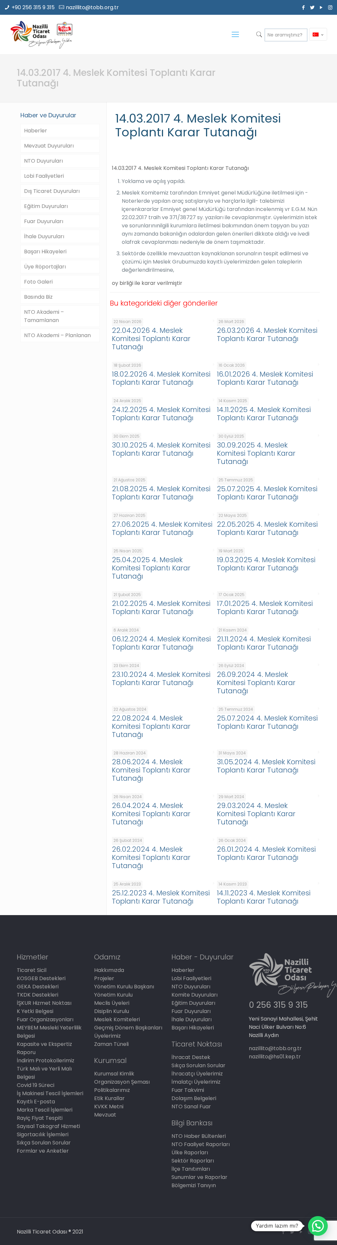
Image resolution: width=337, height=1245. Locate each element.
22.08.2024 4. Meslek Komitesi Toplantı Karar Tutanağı (151, 726)
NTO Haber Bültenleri (198, 1136)
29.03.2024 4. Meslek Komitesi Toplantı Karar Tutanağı (256, 814)
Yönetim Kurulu (113, 995)
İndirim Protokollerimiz (45, 1060)
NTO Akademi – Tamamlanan (44, 316)
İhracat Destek (190, 1057)
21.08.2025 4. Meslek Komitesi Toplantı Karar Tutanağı (161, 493)
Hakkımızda (109, 970)
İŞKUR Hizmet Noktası (44, 1003)
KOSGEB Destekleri (41, 978)
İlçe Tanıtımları (190, 1169)
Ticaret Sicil (31, 970)
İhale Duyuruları (44, 236)
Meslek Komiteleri (117, 1019)
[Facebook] (303, 7)
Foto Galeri (38, 282)
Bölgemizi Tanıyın (193, 1185)
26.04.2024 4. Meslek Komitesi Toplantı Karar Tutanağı (151, 814)
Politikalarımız (112, 1090)
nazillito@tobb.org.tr (92, 7)
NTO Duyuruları (43, 161)
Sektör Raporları (192, 1160)
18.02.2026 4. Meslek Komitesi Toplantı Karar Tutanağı (161, 378)
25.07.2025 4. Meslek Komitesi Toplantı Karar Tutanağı (267, 493)
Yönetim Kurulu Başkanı (124, 986)
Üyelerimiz (107, 1036)
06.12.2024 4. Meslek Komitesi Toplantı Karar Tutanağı (161, 643)
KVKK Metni (108, 1106)
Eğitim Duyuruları (46, 206)
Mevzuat (105, 1114)
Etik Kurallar (109, 1098)
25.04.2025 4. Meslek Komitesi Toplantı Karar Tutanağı (151, 568)
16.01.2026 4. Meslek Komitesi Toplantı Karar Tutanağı (265, 378)
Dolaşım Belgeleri (193, 1098)
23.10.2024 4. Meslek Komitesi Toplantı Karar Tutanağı (161, 678)
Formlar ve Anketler (43, 1151)
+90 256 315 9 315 (33, 7)
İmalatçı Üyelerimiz (195, 1082)
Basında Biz (38, 297)
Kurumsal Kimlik (114, 1073)
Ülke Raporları (189, 1152)
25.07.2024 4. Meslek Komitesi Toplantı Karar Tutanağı (267, 722)
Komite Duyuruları (194, 995)
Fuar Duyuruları (43, 221)
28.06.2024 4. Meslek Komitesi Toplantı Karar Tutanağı (151, 770)
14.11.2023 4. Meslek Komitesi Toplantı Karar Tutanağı (263, 897)
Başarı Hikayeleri (45, 251)
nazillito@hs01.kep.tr (275, 1056)
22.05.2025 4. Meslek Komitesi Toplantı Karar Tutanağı (267, 528)
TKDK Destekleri (37, 995)
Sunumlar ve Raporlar (199, 1177)
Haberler (35, 130)
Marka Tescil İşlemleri (44, 1110)
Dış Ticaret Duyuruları (52, 191)
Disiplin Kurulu (111, 1011)
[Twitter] (312, 7)
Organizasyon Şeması (122, 1082)
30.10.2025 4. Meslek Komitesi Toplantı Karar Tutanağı (161, 449)
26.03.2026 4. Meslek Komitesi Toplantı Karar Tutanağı (267, 334)
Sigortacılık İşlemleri (42, 1134)
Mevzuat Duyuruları (49, 146)
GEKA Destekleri (38, 986)
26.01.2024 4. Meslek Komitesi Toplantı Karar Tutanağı (266, 853)
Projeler (104, 978)
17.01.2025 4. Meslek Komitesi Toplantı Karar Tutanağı (265, 607)
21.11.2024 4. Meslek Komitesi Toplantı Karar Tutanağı (264, 643)
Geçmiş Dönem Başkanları (128, 1027)
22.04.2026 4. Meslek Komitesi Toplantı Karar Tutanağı (151, 339)
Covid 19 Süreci (35, 1085)
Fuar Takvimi (187, 1090)
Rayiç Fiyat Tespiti (40, 1118)
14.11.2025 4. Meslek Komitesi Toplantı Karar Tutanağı (264, 414)
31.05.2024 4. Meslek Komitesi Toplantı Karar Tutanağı (266, 766)
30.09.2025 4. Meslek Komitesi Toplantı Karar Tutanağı (256, 453)
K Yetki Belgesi (35, 1011)
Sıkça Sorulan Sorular (44, 1142)
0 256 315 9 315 (278, 1005)
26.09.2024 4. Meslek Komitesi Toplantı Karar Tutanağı (256, 683)
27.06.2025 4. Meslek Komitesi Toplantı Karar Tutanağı (162, 528)
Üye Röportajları (45, 266)
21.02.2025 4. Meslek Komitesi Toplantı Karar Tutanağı (161, 607)
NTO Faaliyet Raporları (200, 1144)
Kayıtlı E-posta (36, 1101)
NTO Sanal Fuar (191, 1106)
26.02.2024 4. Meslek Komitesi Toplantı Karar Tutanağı (151, 857)
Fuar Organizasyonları (45, 1019)
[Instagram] (330, 7)
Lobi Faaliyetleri (44, 176)
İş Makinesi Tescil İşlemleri (50, 1093)
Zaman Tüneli (111, 1044)
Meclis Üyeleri (111, 1003)
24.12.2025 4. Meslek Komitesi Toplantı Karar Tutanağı (161, 414)
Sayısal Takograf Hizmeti (48, 1126)
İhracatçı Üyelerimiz (197, 1073)
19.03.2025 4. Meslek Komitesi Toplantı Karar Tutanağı (266, 564)
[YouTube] (321, 7)
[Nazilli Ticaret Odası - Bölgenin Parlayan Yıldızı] (41, 34)
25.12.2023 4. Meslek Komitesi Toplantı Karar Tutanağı (161, 897)
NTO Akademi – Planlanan (57, 335)
